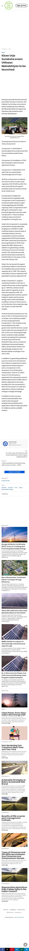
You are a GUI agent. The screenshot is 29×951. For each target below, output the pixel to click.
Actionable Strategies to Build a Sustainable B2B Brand (14, 782)
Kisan (20, 487)
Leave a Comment (14, 472)
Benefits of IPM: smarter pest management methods (13, 818)
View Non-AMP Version (19, 917)
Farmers (10, 487)
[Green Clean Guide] (9, 5)
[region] (14, 33)
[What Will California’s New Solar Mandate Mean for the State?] (14, 601)
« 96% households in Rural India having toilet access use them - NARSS (13, 464)
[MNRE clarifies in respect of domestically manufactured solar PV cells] (14, 632)
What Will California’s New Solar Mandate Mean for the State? (14, 611)
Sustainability (6, 776)
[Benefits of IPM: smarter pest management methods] (14, 804)
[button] (14, 125)
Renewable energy (7, 489)
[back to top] (25, 945)
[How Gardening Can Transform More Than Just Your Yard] (14, 733)
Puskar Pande (13, 442)
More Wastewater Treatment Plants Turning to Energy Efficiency (14, 579)
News (9, 49)
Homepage (4, 49)
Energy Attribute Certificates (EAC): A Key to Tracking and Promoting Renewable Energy (14, 546)
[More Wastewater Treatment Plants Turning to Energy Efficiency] (14, 568)
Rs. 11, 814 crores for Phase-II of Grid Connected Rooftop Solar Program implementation (14, 675)
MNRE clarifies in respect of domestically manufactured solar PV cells (13, 643)
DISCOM (4, 487)
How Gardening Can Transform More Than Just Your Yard (12, 747)
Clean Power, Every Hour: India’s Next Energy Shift (14, 714)
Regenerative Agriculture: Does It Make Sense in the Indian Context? (14, 889)
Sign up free (21, 6)
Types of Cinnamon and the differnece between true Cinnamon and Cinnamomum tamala (13, 855)
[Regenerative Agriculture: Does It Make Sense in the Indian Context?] (14, 875)
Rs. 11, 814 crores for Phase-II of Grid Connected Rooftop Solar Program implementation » (16, 455)
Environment (5, 812)
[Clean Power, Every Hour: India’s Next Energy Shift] (14, 700)
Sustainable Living (7, 741)
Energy (3, 709)
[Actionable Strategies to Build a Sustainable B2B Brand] (14, 768)
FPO (16, 487)
